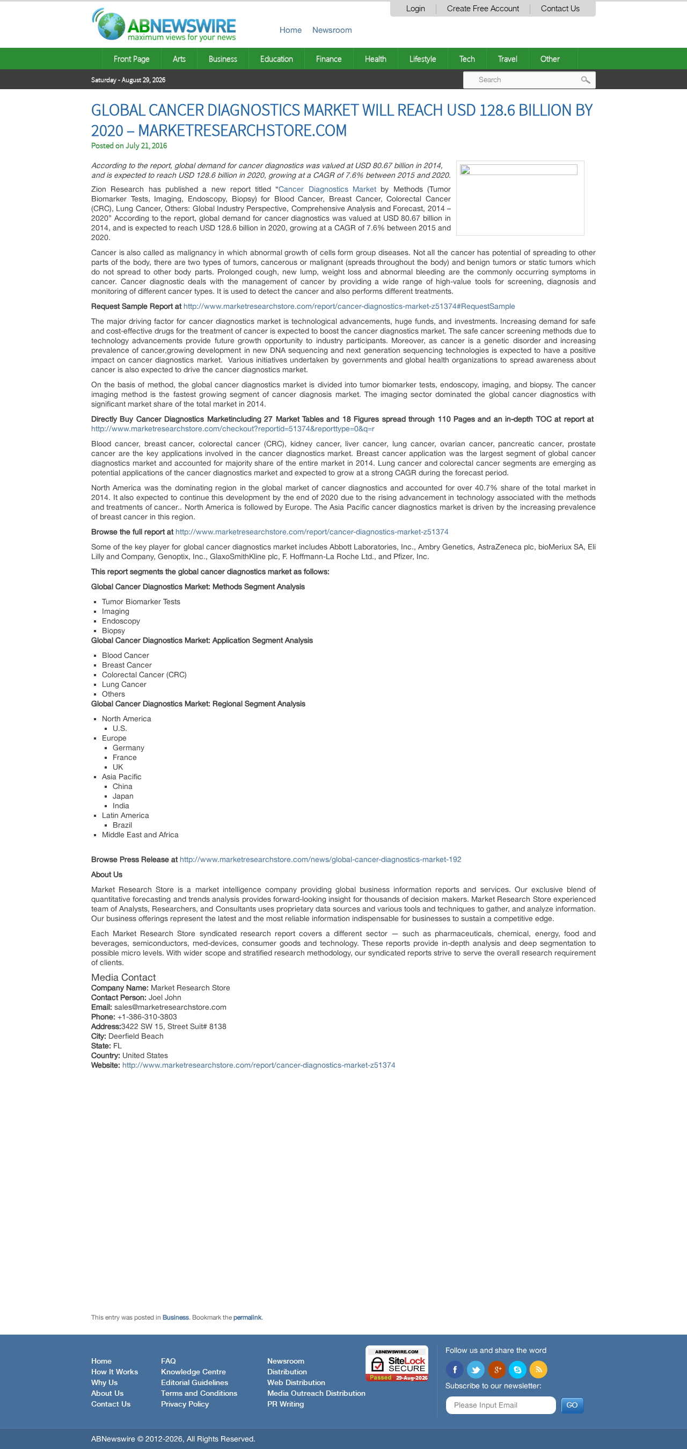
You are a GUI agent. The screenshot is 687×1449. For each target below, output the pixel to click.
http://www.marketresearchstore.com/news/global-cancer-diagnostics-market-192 (321, 859)
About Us (107, 1393)
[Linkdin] (496, 1370)
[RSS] (538, 1370)
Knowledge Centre (193, 1372)
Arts (179, 58)
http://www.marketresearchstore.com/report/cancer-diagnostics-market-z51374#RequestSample (349, 306)
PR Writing (285, 1404)
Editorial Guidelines (194, 1383)
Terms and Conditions (199, 1393)
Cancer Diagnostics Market (327, 189)
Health (375, 58)
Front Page (132, 58)
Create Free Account (483, 9)
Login (415, 9)
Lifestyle (423, 58)
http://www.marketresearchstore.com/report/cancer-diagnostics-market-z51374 (312, 531)
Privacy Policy (185, 1404)
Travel (507, 58)
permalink (247, 1317)
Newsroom (332, 29)
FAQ (168, 1361)
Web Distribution (296, 1383)
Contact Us (560, 9)
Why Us (104, 1383)
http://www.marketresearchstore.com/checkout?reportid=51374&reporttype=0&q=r (233, 428)
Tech (467, 58)
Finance (329, 58)
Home (291, 29)
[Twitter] (475, 1370)
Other (550, 58)
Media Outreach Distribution (316, 1393)
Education (276, 58)
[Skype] (517, 1370)
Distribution (287, 1372)
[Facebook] (454, 1370)
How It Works (114, 1372)
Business (223, 58)
